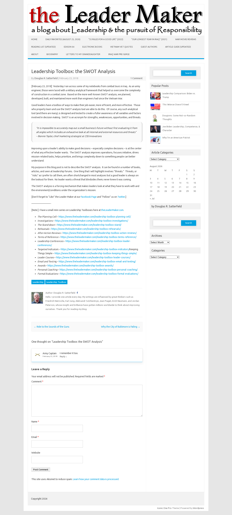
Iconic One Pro (164, 508)
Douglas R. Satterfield (46, 78)
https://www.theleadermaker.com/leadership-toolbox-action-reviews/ (100, 233)
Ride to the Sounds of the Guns (51, 326)
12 (165, 183)
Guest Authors (149, 47)
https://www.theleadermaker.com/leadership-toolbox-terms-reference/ (98, 237)
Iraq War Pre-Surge (119, 54)
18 (158, 187)
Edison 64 (69, 47)
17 (151, 187)
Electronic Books (92, 47)
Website (35, 452)
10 (151, 183)
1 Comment (136, 78)
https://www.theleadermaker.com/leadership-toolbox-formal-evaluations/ (99, 273)
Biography (52, 54)
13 (173, 183)
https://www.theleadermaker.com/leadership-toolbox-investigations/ (91, 220)
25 (158, 191)
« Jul (152, 198)
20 (173, 187)
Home (34, 39)
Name (35, 421)
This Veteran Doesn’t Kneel (175, 104)
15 (187, 183)
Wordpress (198, 508)
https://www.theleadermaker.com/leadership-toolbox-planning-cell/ (95, 216)
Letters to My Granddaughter (83, 54)
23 (194, 187)
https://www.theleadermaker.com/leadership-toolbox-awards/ (80, 265)
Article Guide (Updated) (178, 47)
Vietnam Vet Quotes (121, 47)
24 (151, 191)
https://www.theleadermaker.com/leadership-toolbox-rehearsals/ (86, 229)
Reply (62, 356)
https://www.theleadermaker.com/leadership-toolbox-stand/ (89, 224)
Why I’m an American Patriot (176, 137)
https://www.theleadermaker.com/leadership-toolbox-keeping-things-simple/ (96, 253)
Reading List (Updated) (43, 47)
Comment (37, 381)
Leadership (38, 282)
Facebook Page (89, 196)
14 (180, 183)
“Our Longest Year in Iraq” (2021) (149, 39)
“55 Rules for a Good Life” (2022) (105, 39)
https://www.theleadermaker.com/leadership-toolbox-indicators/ (95, 249)
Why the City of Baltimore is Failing (120, 326)
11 (158, 183)
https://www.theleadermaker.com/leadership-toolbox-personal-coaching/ (99, 269)
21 (180, 187)
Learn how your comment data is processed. (96, 479)
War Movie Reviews (185, 39)
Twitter (121, 196)
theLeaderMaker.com (112, 210)
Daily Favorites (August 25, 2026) (63, 39)
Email (35, 437)
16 (194, 183)
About (34, 54)
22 (187, 187)
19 (165, 187)
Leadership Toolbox (56, 282)
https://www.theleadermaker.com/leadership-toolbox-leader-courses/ (93, 257)
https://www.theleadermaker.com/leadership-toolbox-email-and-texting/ (97, 261)
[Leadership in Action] (116, 34)
